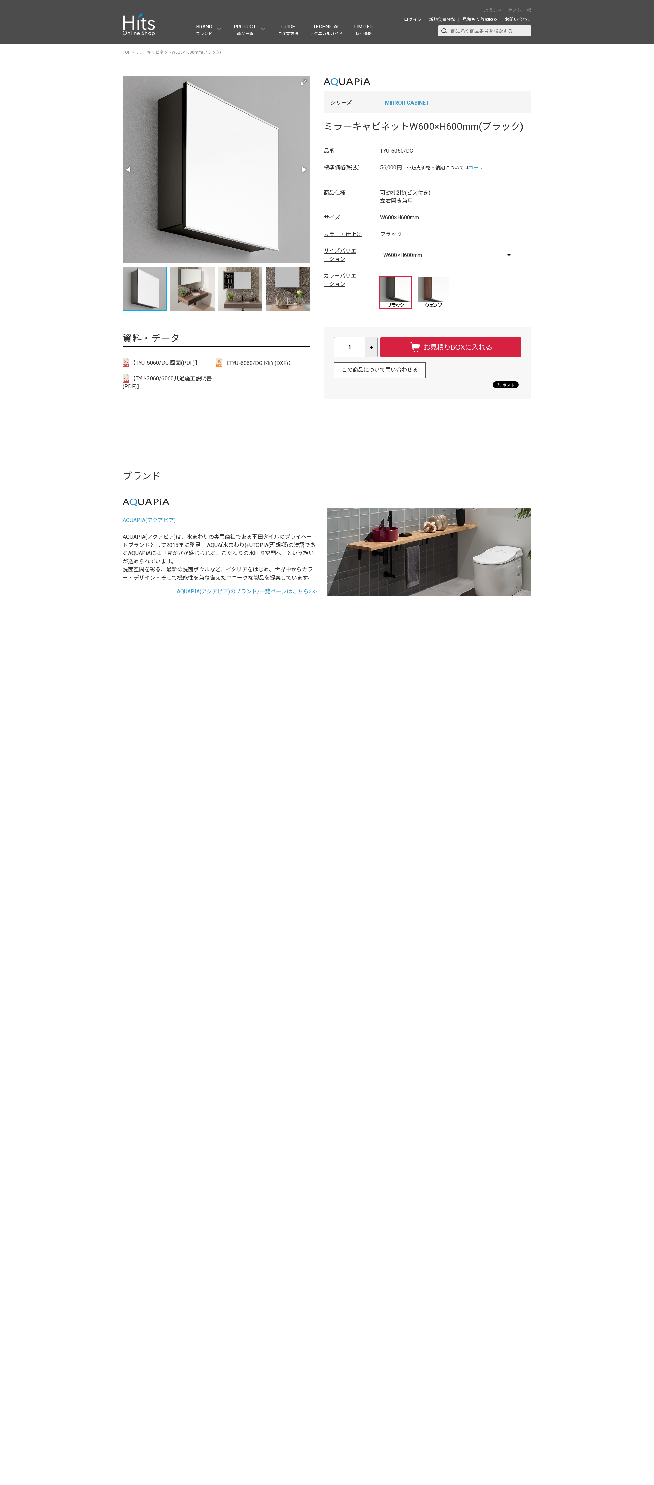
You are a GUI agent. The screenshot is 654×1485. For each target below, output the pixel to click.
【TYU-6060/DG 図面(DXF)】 (258, 363)
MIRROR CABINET (407, 102)
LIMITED (363, 30)
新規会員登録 (442, 19)
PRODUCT (245, 30)
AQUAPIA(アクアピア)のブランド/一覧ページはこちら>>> (247, 591)
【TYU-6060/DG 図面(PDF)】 (164, 362)
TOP (126, 52)
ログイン (413, 19)
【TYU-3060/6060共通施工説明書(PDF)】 (167, 382)
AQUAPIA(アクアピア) (149, 520)
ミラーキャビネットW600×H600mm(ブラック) (178, 52)
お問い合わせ (518, 19)
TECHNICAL (326, 30)
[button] (303, 82)
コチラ (476, 167)
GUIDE (288, 30)
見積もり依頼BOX (480, 19)
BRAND (204, 30)
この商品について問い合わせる (380, 370)
